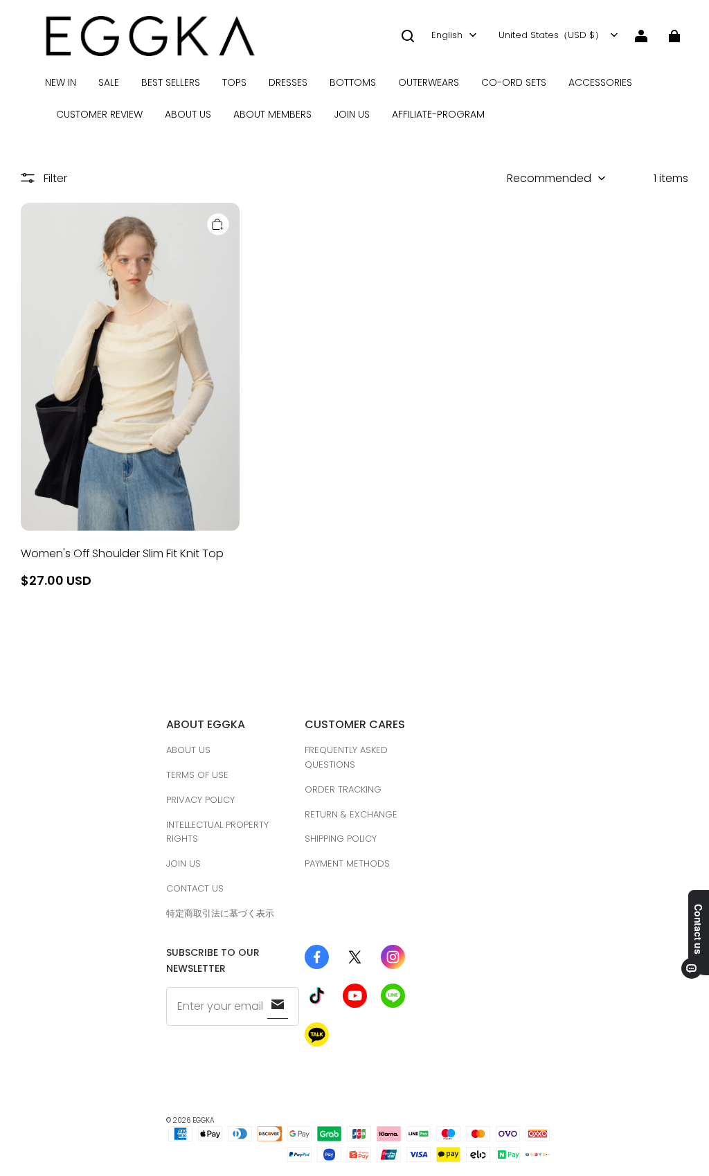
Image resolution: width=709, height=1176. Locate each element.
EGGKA (203, 1120)
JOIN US (352, 114)
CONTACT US (195, 888)
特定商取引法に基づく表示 (220, 913)
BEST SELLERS (170, 82)
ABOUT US (188, 114)
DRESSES (288, 82)
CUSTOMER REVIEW (99, 114)
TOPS (234, 82)
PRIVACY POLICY (200, 799)
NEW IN (60, 82)
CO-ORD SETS (513, 82)
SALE (108, 82)
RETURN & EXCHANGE (351, 814)
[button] (408, 36)
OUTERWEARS (428, 82)
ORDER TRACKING (343, 789)
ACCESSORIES (600, 82)
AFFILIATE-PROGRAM (438, 114)
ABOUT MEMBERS (272, 114)
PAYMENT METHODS (347, 863)
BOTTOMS (353, 82)
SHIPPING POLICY (341, 838)
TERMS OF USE (197, 774)
